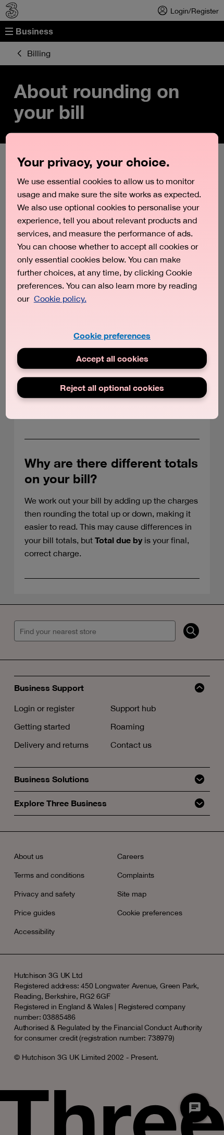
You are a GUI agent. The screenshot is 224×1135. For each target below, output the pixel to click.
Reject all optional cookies (112, 387)
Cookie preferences (112, 335)
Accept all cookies (112, 358)
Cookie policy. (60, 298)
